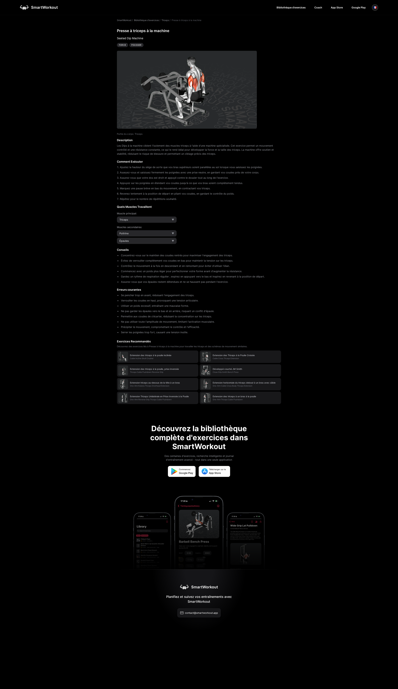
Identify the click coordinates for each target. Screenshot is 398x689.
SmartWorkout (124, 20)
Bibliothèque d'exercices (291, 7)
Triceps (165, 20)
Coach (318, 7)
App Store (337, 7)
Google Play (359, 7)
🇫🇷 (375, 7)
